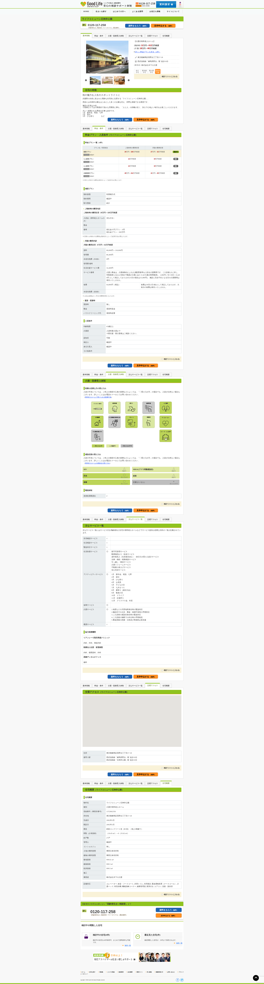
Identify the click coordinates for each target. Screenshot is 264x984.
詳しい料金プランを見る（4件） (148, 52)
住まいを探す (101, 11)
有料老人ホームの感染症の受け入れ (97, 463)
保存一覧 (128, 945)
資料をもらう (137, 26)
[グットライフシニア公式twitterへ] (182, 980)
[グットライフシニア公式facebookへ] (177, 980)
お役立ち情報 (155, 11)
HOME (86, 11)
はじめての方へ (119, 11)
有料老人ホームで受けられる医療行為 (98, 397)
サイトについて (173, 11)
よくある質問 (137, 11)
